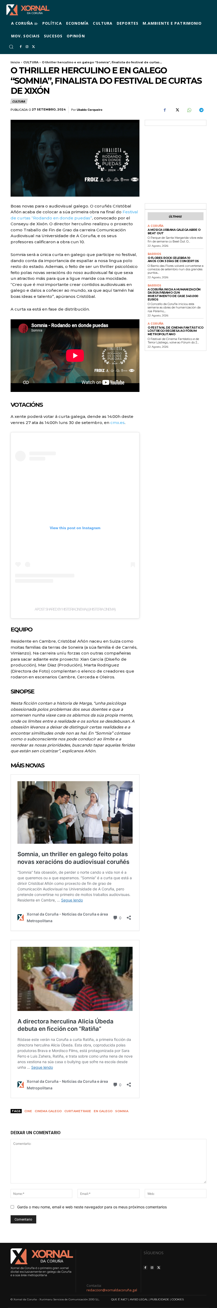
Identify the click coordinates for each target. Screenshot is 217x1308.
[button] (11, 46)
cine (28, 1111)
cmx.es (117, 422)
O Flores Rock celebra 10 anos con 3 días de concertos (173, 259)
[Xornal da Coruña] (27, 10)
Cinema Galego (48, 1111)
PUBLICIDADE (159, 1299)
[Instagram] (27, 47)
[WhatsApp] (189, 110)
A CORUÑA (156, 226)
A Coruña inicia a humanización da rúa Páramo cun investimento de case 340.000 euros (174, 294)
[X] (33, 47)
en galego (103, 1111)
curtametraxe (77, 1111)
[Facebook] (20, 47)
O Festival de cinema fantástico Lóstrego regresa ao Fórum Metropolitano (176, 331)
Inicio (15, 62)
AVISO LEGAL (139, 1299)
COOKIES (177, 1299)
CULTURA (30, 62)
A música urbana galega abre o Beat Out (174, 231)
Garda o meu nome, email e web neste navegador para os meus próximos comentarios (92, 1207)
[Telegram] (201, 110)
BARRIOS (154, 254)
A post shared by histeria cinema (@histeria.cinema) (75, 609)
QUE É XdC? (119, 1299)
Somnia (121, 1111)
